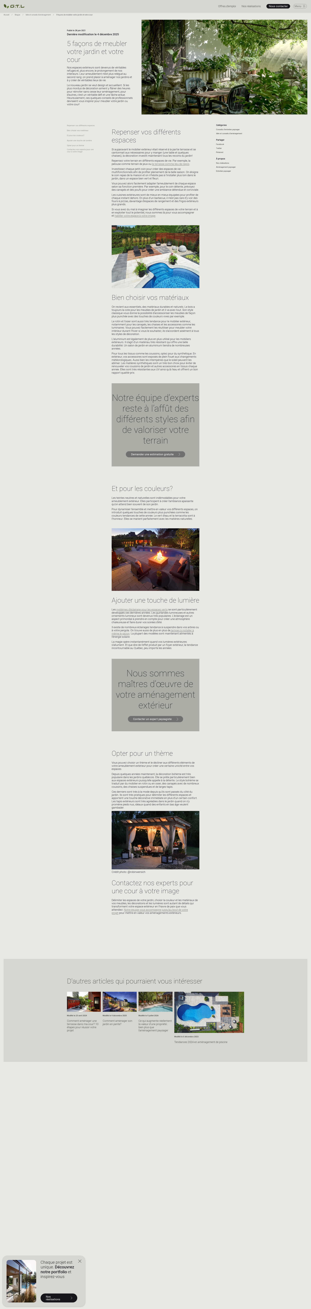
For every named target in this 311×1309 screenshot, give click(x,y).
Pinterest (219, 152)
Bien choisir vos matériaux (77, 131)
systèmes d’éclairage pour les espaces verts (142, 609)
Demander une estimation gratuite (152, 454)
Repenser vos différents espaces (81, 126)
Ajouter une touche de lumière (79, 141)
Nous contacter (278, 6)
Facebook (220, 144)
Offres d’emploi (227, 6)
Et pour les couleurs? (75, 135)
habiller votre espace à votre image (135, 215)
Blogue (17, 15)
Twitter (219, 148)
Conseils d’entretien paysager (228, 129)
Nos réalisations (251, 6)
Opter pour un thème (75, 146)
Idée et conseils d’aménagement (38, 15)
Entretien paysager (223, 171)
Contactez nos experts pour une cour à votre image (80, 151)
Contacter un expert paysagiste (152, 719)
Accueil (6, 15)
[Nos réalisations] (21, 1281)
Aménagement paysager (226, 167)
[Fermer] (80, 1261)
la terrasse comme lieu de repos (170, 163)
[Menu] (300, 6)
